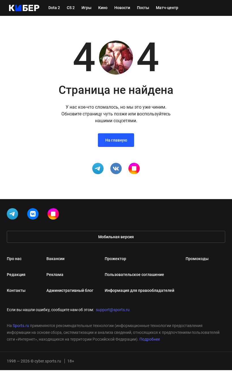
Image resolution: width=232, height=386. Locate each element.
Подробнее (149, 339)
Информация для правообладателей (139, 290)
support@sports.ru (113, 309)
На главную (116, 140)
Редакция (16, 274)
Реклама (54, 274)
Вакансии (55, 258)
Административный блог (69, 290)
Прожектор (115, 258)
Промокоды (197, 258)
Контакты (16, 290)
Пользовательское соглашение (134, 274)
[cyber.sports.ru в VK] (34, 215)
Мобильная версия (116, 237)
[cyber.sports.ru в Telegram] (13, 215)
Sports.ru (21, 325)
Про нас (14, 258)
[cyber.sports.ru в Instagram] (54, 215)
